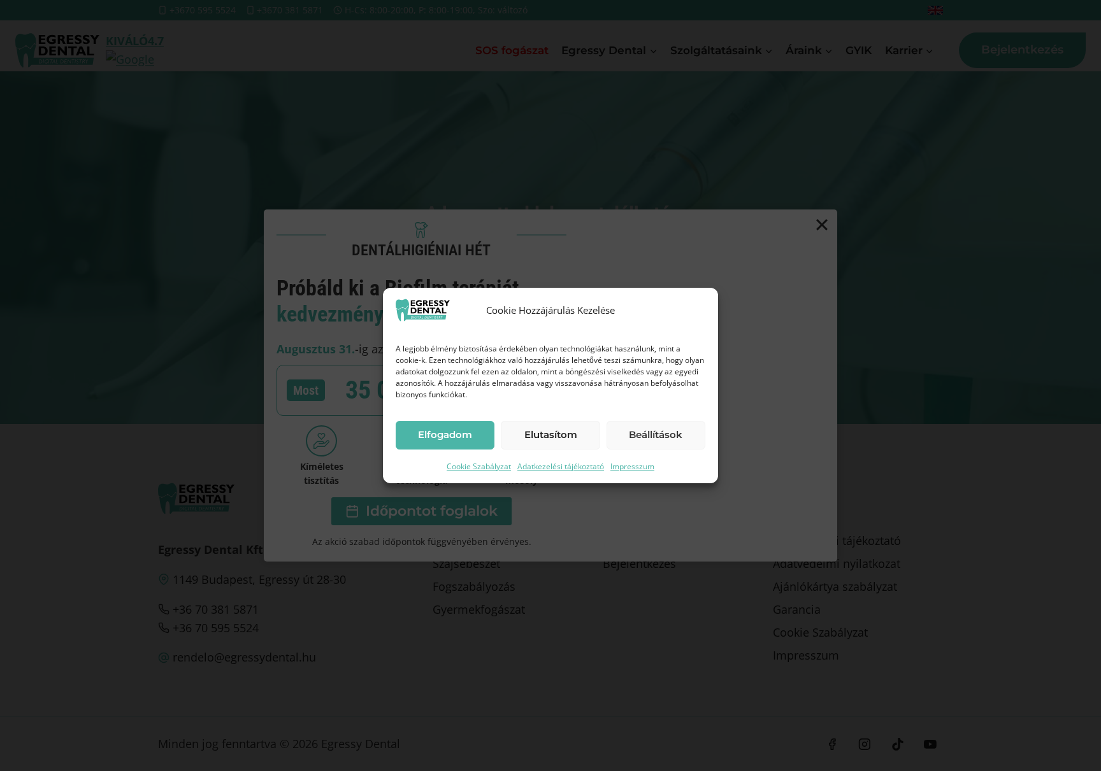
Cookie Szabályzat (479, 466)
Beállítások (655, 434)
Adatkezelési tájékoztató (560, 466)
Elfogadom (445, 434)
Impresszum (632, 466)
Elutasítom (550, 434)
